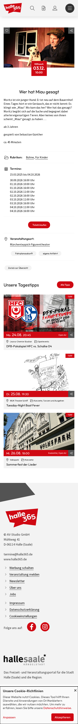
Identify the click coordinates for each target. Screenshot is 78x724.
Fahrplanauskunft (24, 253)
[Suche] (32, 8)
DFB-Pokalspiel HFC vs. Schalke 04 (29, 346)
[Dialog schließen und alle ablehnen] (75, 688)
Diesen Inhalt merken (7, 30)
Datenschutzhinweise (57, 708)
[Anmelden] (55, 8)
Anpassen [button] (9, 717)
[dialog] (39, 705)
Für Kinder (41, 157)
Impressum (17, 603)
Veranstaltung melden (24, 574)
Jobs (12, 594)
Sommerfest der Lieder (21, 464)
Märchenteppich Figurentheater (30, 244)
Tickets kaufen (39, 225)
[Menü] (69, 8)
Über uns (15, 587)
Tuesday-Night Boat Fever (23, 405)
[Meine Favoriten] (43, 8)
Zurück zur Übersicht (18, 268)
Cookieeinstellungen (23, 616)
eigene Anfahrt (50, 253)
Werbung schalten (21, 568)
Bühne (30, 157)
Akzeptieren (62, 717)
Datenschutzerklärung (24, 609)
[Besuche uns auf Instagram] (45, 626)
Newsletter (17, 581)
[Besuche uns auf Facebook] (31, 626)
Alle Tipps (65, 284)
